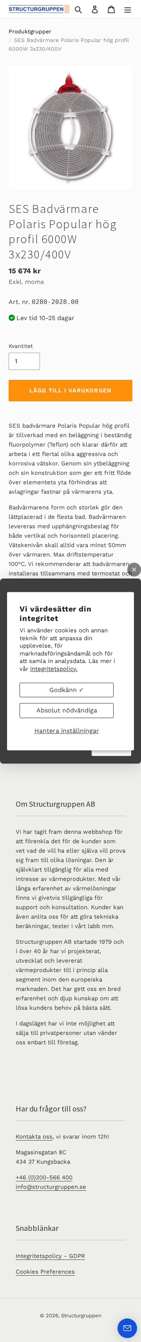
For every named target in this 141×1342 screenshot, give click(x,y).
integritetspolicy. (54, 668)
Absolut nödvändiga (66, 710)
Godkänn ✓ (66, 690)
